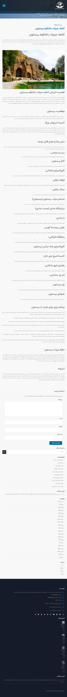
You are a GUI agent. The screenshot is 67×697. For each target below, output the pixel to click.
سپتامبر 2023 (60, 519)
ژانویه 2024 (60, 516)
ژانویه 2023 (60, 528)
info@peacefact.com (52, 597)
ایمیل (60, 426)
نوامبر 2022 (60, 534)
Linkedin (44, 614)
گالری (62, 574)
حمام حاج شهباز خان (58, 474)
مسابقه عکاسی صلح (58, 460)
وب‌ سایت (59, 434)
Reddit (38, 614)
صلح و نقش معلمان (58, 469)
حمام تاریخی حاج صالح (58, 477)
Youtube (54, 614)
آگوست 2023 (60, 522)
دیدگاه (60, 400)
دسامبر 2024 (60, 501)
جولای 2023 (60, 525)
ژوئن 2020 (61, 540)
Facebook (63, 614)
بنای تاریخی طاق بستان (58, 472)
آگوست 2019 (60, 551)
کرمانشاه (24, 40)
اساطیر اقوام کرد (59, 466)
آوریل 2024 (60, 507)
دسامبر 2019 (60, 548)
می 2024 (61, 504)
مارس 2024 (60, 510)
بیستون (42, 44)
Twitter (60, 614)
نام (61, 418)
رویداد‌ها (61, 568)
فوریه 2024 (60, 513)
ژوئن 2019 (61, 554)
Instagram (51, 614)
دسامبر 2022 (60, 531)
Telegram (35, 614)
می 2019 (61, 557)
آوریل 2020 (60, 545)
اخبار (62, 565)
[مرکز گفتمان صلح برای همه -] (60, 5)
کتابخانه (61, 571)
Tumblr (41, 614)
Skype (47, 614)
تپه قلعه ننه (60, 463)
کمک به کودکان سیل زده (57, 480)
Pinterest (57, 614)
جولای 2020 (60, 537)
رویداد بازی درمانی (59, 483)
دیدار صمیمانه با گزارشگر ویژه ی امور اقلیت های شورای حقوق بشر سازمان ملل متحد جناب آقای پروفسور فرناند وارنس (31, 494)
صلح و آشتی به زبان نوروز (57, 486)
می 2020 (61, 543)
